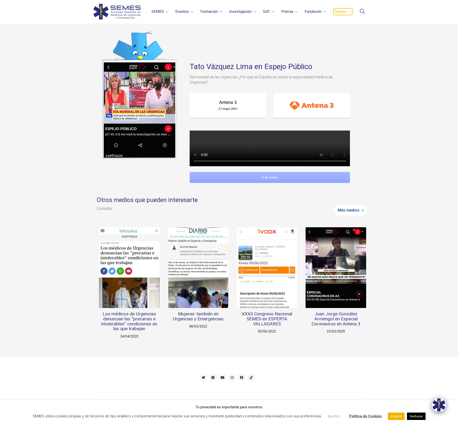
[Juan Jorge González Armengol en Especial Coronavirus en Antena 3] (336, 267)
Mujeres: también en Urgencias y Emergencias (198, 317)
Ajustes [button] (334, 416)
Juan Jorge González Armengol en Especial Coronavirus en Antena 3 (336, 319)
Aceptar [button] (396, 416)
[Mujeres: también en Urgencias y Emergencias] (198, 267)
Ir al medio (270, 177)
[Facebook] (241, 377)
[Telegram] (213, 377)
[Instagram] (232, 377)
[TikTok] (251, 377)
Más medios (348, 210)
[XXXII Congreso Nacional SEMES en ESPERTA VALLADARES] (267, 267)
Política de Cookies (365, 416)
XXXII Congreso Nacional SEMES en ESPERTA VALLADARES (267, 319)
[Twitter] (203, 377)
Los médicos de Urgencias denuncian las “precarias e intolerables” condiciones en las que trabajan (129, 322)
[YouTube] (222, 377)
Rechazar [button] (416, 416)
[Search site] (362, 12)
